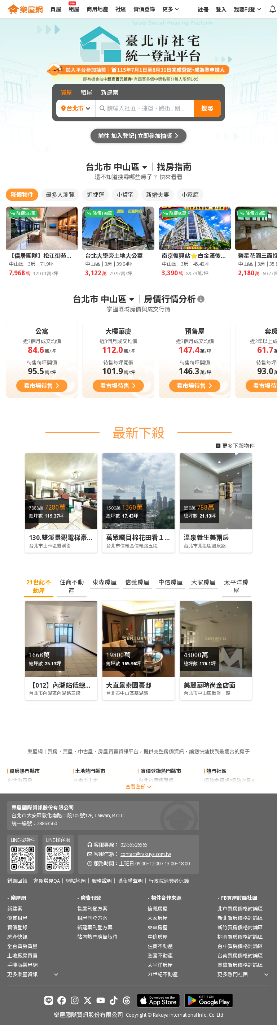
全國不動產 (160, 955)
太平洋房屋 (160, 964)
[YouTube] (100, 1000)
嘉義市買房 (19, 789)
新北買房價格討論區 (240, 917)
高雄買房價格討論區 (240, 964)
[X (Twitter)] (87, 1000)
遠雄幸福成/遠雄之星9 (229, 780)
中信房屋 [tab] (170, 582)
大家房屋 (158, 917)
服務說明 (102, 880)
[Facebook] (61, 1000)
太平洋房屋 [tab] (236, 586)
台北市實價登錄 (156, 780)
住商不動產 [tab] (72, 586)
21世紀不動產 (163, 974)
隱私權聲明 (130, 880)
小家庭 (190, 195)
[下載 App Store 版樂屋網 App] (158, 1000)
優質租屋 (17, 917)
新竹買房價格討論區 (240, 927)
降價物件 (22, 195)
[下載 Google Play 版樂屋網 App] (208, 1000)
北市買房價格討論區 (240, 908)
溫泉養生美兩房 (206, 537)
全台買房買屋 (22, 946)
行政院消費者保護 (169, 880)
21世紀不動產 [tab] (38, 586)
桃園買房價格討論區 (240, 936)
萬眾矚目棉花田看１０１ (141, 537)
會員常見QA (46, 880)
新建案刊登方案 (95, 927)
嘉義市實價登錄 (156, 789)
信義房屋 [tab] (137, 582)
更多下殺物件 (238, 445)
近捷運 (95, 195)
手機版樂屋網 (22, 964)
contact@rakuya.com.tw (145, 854)
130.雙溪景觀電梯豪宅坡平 (67, 537)
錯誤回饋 (17, 881)
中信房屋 (158, 936)
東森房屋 (158, 927)
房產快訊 (17, 936)
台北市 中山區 (112, 167)
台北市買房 (19, 780)
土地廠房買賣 (22, 955)
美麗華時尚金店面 (210, 685)
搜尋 (207, 108)
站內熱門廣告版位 (97, 936)
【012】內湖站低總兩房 (63, 685)
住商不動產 (160, 946)
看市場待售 (38, 386)
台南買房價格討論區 (240, 955)
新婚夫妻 (157, 195)
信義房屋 (158, 908)
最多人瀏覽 (60, 195)
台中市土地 (85, 789)
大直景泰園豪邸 (128, 685)
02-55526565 (134, 844)
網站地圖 (76, 880)
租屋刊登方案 (92, 917)
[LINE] (48, 1000)
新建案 (14, 908)
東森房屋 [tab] (104, 582)
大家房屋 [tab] (203, 582)
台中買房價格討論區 (240, 946)
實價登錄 (17, 927)
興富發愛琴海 (219, 789)
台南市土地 (85, 780)
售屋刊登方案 (92, 908)
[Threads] (126, 1000)
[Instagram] (74, 1000)
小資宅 (125, 195)
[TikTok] (113, 1000)
